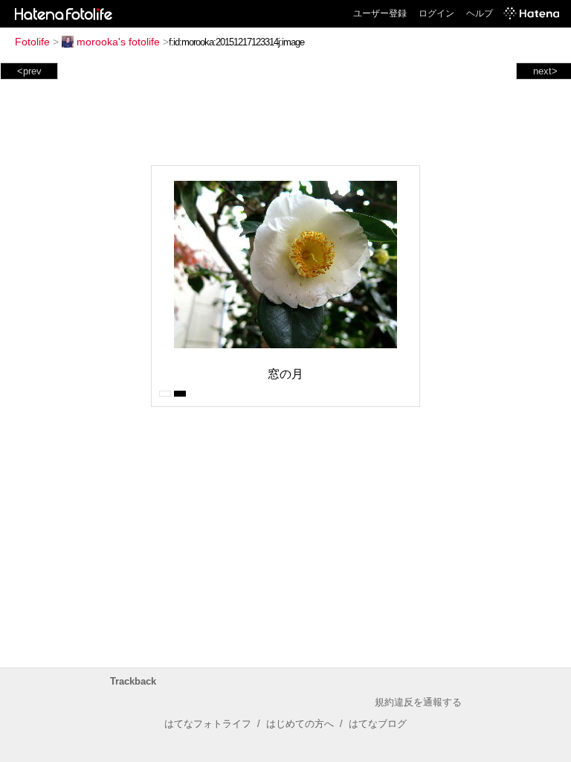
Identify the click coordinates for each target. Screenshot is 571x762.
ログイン (436, 13)
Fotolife (32, 42)
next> (545, 71)
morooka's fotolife (118, 42)
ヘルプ (479, 13)
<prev (29, 71)
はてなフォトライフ (207, 723)
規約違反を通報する (418, 702)
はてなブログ (378, 723)
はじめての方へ (300, 723)
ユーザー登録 (380, 13)
